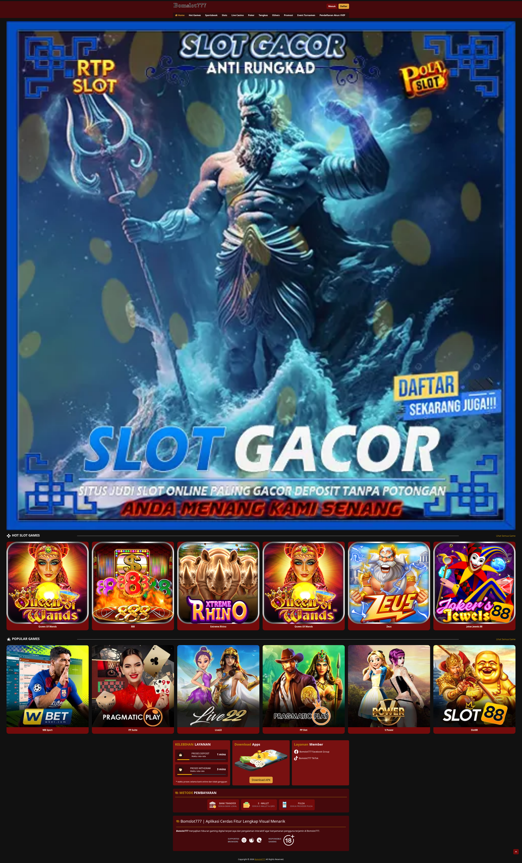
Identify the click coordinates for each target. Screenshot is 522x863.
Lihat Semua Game (505, 535)
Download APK (261, 780)
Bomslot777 (260, 859)
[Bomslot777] (190, 5)
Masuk (332, 6)
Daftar (343, 6)
